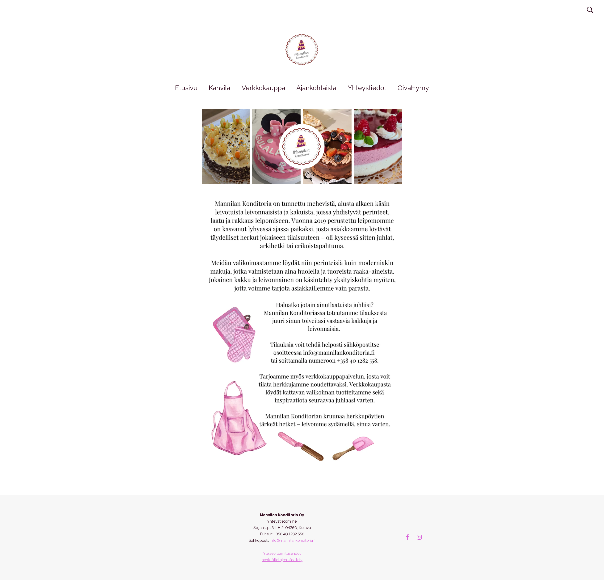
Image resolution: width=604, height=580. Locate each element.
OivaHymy (413, 88)
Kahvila (219, 88)
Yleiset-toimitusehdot (282, 553)
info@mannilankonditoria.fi (292, 540)
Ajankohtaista (316, 88)
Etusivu (186, 88)
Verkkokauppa (263, 88)
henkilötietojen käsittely (282, 560)
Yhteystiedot (367, 88)
